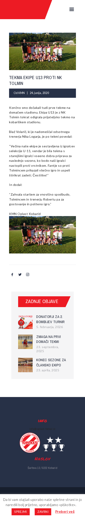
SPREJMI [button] (20, 511)
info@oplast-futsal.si (42, 429)
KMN (21, 93)
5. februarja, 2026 (49, 327)
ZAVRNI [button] (43, 511)
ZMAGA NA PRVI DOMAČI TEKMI (48, 339)
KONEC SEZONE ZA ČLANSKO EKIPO (51, 362)
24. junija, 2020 (39, 93)
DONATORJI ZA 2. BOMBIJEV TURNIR (50, 319)
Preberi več (65, 511)
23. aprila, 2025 (47, 370)
